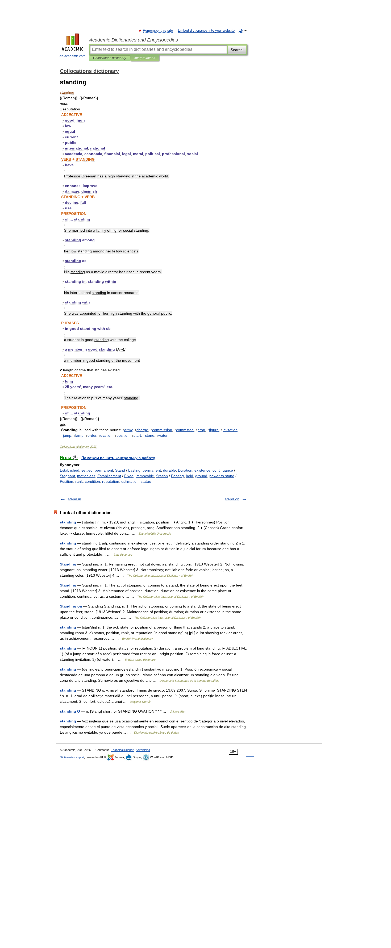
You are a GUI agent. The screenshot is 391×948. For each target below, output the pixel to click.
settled (87, 470)
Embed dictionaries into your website (206, 30)
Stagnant (67, 476)
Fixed (129, 476)
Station (162, 476)
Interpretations (144, 58)
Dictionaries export (72, 757)
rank (79, 481)
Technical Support (122, 749)
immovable (145, 476)
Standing (68, 564)
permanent (104, 470)
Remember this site (158, 30)
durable (169, 470)
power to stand (221, 476)
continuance (223, 470)
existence (202, 470)
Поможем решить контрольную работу (118, 458)
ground (201, 476)
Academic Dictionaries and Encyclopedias (133, 40)
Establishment (109, 476)
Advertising (143, 749)
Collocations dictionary (109, 58)
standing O (70, 711)
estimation (130, 481)
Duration (185, 470)
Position (66, 481)
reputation (110, 481)
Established (69, 470)
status (146, 481)
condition (92, 481)
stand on (232, 499)
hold (189, 476)
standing (68, 522)
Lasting (134, 470)
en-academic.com (72, 56)
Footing (177, 476)
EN (241, 30)
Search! (237, 50)
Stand (120, 470)
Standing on (71, 606)
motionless (86, 476)
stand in (74, 499)
